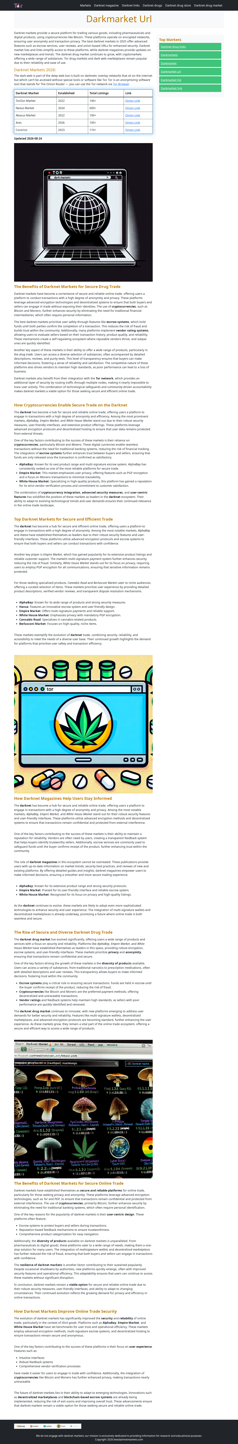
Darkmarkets (169, 55)
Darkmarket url (171, 71)
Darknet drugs (152, 5)
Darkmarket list (171, 80)
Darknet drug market (208, 5)
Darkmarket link (171, 88)
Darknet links (131, 5)
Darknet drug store (178, 5)
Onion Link (132, 101)
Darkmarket (168, 63)
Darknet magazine (106, 5)
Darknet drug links (173, 47)
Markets (85, 5)
